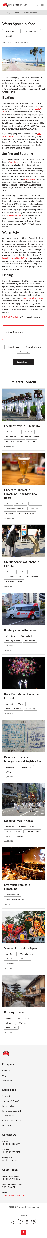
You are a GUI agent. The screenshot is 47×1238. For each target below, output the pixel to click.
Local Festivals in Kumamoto (22, 426)
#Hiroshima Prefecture (15, 508)
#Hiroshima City (12, 894)
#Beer (8, 504)
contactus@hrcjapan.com (13, 1195)
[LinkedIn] (13, 1221)
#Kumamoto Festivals (14, 441)
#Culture (9, 572)
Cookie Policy (8, 1115)
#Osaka (20, 836)
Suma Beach (14, 162)
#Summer (10, 513)
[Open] (42, 5)
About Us (6, 1070)
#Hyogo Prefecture (31, 31)
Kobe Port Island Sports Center (15, 258)
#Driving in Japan (13, 641)
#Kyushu (31, 441)
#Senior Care (11, 1028)
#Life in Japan (23, 1018)
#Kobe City (8, 36)
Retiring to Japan (14, 1012)
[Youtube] (33, 1221)
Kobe (17, 13)
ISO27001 (6, 1125)
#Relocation (27, 767)
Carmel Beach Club (14, 215)
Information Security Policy (13, 1111)
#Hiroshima (35, 504)
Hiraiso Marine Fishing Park (32, 298)
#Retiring (22, 1023)
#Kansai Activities (13, 831)
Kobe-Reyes (29, 179)
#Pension (10, 1023)
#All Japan (10, 954)
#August (9, 704)
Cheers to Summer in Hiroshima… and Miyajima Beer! (20, 494)
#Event (20, 704)
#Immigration (11, 767)
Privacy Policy (8, 1106)
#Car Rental (11, 636)
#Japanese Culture (13, 576)
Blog (4, 1075)
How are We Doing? (10, 1101)
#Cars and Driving (28, 636)
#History (22, 572)
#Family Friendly (12, 432)
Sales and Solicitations (11, 1120)
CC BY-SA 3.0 (12, 317)
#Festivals (28, 432)
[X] (27, 1221)
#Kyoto (9, 836)
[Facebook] (20, 1221)
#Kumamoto (11, 437)
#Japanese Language (14, 581)
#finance (9, 1018)
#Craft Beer (20, 504)
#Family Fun (11, 959)
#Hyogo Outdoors (11, 31)
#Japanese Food (32, 576)
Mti (3, 317)
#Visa (8, 772)
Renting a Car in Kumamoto (21, 630)
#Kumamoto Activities (30, 437)
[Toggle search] (36, 5)
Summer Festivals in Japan (20, 948)
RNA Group (19, 1207)
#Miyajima (34, 508)
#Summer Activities (26, 513)
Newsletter (7, 1096)
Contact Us (7, 1080)
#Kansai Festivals (32, 831)
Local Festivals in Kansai (19, 820)
